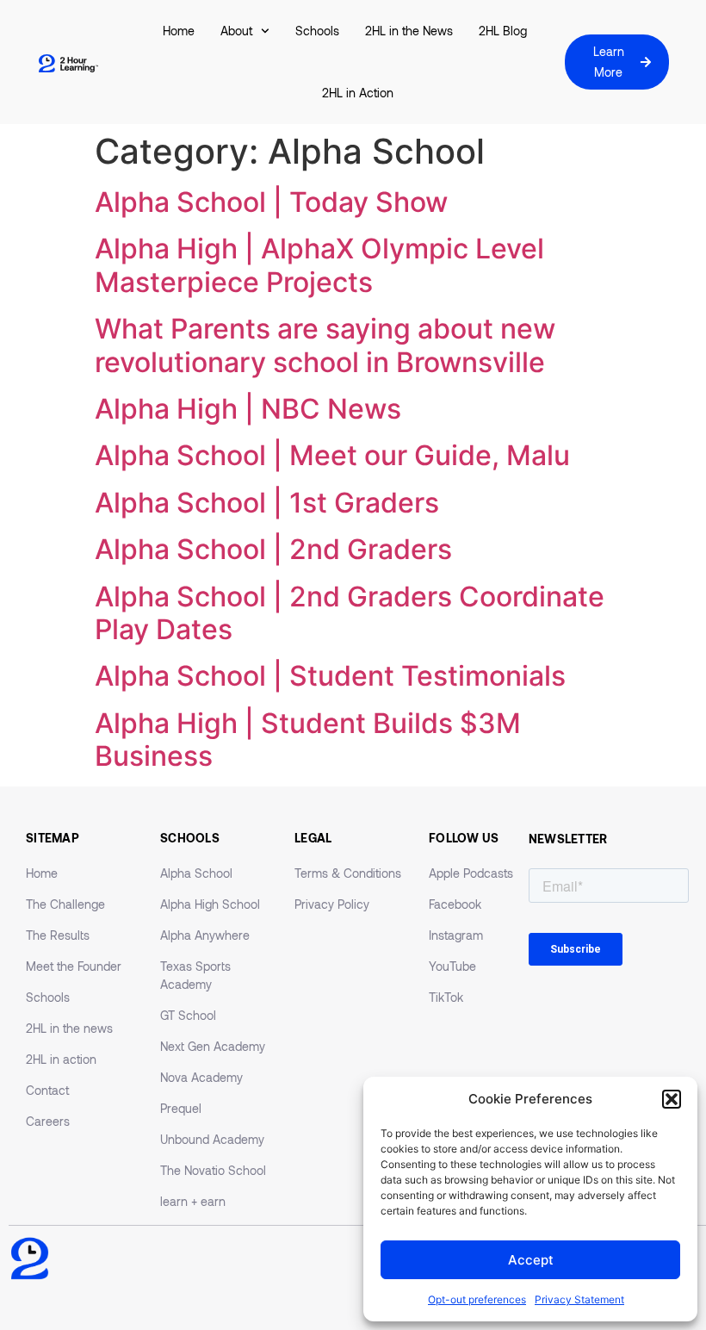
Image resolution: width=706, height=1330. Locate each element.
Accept (531, 1260)
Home (179, 30)
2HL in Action (357, 92)
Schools (317, 30)
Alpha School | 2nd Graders (273, 549)
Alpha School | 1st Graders (267, 502)
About (236, 30)
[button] (671, 1099)
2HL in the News (409, 30)
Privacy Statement (579, 1299)
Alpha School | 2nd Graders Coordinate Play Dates (349, 613)
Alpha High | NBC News (248, 409)
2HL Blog (503, 30)
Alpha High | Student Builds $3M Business (308, 739)
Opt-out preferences (477, 1299)
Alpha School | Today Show (271, 202)
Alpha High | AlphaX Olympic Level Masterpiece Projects (319, 265)
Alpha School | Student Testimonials (330, 676)
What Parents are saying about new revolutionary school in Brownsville (325, 345)
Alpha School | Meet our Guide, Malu (332, 455)
